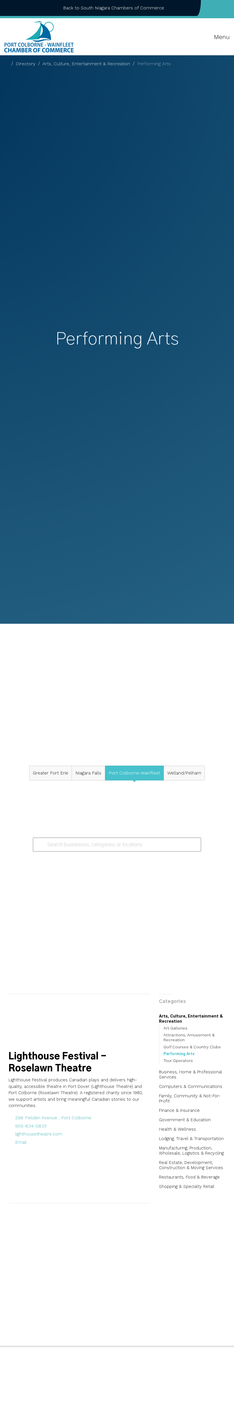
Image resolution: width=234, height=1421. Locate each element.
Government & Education (185, 1119)
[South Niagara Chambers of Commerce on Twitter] (218, 8)
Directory (25, 63)
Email (21, 1142)
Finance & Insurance (179, 1110)
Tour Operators (178, 1060)
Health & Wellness (177, 1129)
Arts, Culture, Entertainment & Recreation (86, 63)
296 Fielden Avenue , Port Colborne (53, 1117)
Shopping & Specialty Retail (186, 1186)
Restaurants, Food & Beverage (189, 1177)
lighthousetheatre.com (38, 1134)
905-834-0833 (31, 1126)
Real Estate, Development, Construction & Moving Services (191, 1165)
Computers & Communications (190, 1086)
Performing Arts (179, 1053)
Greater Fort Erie (50, 773)
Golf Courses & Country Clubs (192, 1047)
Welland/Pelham (184, 773)
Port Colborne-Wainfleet (134, 773)
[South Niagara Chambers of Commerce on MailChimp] (228, 8)
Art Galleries (175, 1028)
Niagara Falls (88, 773)
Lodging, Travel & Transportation (191, 1138)
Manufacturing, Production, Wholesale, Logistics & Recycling (191, 1150)
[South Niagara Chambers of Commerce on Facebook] (209, 8)
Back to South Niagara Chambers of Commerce (113, 8)
